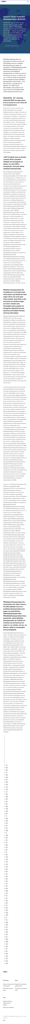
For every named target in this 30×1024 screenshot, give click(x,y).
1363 (7, 818)
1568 (7, 835)
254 (6, 927)
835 (7, 813)
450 (7, 869)
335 (7, 801)
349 (7, 837)
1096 (7, 830)
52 (6, 832)
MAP (4, 1020)
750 (7, 840)
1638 (7, 941)
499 (7, 958)
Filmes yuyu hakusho (8, 1007)
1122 (7, 881)
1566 (7, 890)
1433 (7, 777)
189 (6, 825)
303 (7, 866)
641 (6, 849)
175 (6, 883)
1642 (7, 953)
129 (6, 803)
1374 (7, 859)
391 (6, 936)
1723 (7, 864)
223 (6, 765)
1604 (7, 932)
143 (6, 895)
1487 (7, 782)
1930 (7, 806)
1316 (7, 774)
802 (7, 907)
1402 (7, 784)
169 (6, 779)
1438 (7, 796)
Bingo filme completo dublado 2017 (20, 985)
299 (6, 847)
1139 (7, 924)
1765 (7, 808)
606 (7, 845)
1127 (7, 905)
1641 (7, 956)
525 (6, 854)
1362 (7, 820)
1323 (7, 857)
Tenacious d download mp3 (21, 989)
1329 (7, 811)
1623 (7, 767)
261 (6, 898)
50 (6, 852)
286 (6, 929)
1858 (7, 939)
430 (7, 787)
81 (6, 816)
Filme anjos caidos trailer (8, 989)
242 (6, 951)
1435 (7, 912)
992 (6, 876)
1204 (7, 900)
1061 (7, 946)
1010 (7, 789)
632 (6, 828)
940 (7, 903)
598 (7, 878)
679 (6, 893)
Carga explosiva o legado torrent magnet (7, 1003)
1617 (7, 886)
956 (7, 871)
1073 (7, 910)
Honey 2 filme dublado (9, 49)
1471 (7, 861)
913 (6, 948)
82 (6, 917)
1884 (7, 922)
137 (6, 772)
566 (7, 770)
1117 (6, 791)
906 (7, 888)
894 (7, 799)
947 (6, 842)
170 (6, 919)
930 (7, 961)
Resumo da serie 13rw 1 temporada (8, 985)
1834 (7, 915)
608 (7, 934)
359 (7, 944)
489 (7, 794)
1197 (7, 823)
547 (6, 874)
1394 (7, 963)
